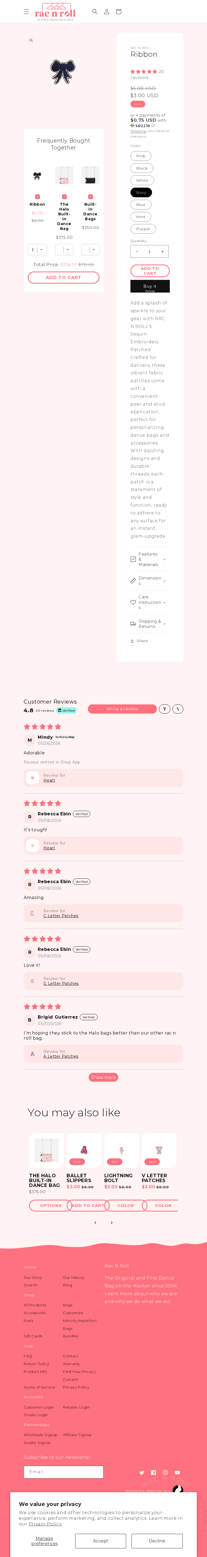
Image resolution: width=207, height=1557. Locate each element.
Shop (29, 1295)
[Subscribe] (97, 1472)
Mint (141, 216)
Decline (157, 1541)
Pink (141, 156)
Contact (70, 1356)
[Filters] (164, 709)
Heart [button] (49, 780)
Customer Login (39, 1407)
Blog (67, 1285)
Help (28, 1346)
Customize (73, 1313)
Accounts (33, 1397)
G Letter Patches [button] (61, 983)
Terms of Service (39, 1387)
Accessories (35, 1313)
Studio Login (36, 1415)
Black (142, 168)
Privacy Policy (76, 1387)
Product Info (35, 1371)
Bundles (70, 1336)
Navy (141, 192)
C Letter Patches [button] (60, 915)
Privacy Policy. (45, 1524)
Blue (141, 204)
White (142, 180)
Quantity (138, 241)
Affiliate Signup (77, 1435)
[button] (26, 12)
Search (30, 1285)
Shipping (138, 131)
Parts (28, 1320)
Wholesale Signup (41, 1435)
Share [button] (142, 640)
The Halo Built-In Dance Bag (64, 216)
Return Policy (36, 1364)
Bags (67, 1305)
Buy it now (150, 288)
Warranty (71, 1364)
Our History (73, 1277)
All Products (35, 1305)
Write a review (122, 708)
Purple (143, 228)
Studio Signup (37, 1442)
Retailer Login (76, 1407)
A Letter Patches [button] (60, 1056)
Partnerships (36, 1424)
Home (30, 1267)
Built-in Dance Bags (90, 211)
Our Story (33, 1277)
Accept (100, 1541)
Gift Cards (33, 1336)
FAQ (28, 1356)
